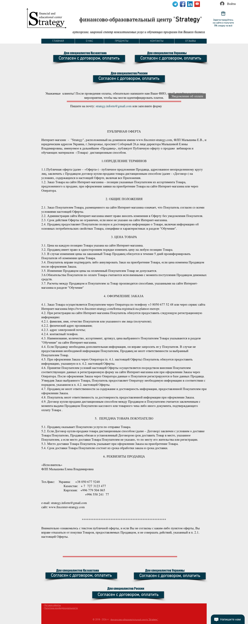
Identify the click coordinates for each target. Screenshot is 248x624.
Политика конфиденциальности (61, 608)
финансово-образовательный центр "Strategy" (134, 619)
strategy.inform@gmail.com (114, 106)
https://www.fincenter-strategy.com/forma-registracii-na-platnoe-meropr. (114, 308)
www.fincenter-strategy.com (154, 140)
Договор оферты (52, 605)
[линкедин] (190, 4)
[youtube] (197, 4)
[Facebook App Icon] (182, 4)
